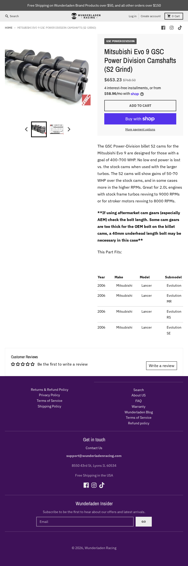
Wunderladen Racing (100, 548)
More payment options (140, 129)
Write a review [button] (161, 365)
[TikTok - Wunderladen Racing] (180, 28)
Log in (133, 16)
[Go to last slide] (26, 129)
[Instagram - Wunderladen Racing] (171, 28)
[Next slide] (68, 129)
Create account (151, 16)
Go (143, 521)
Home (8, 27)
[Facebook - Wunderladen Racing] (163, 28)
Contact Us (94, 448)
